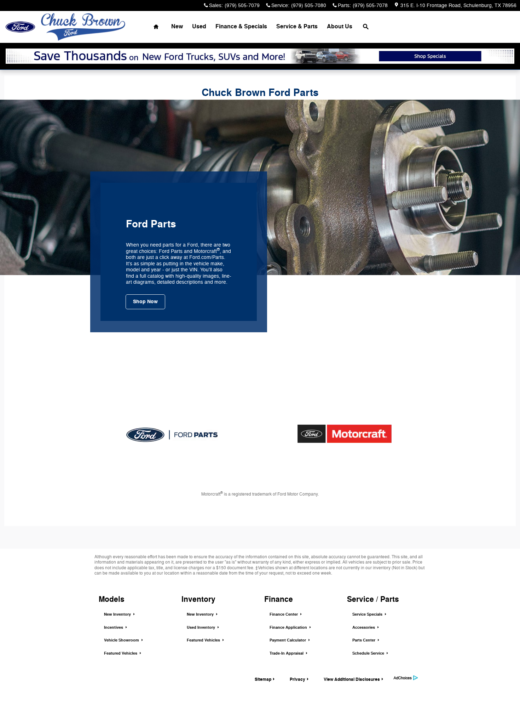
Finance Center (284, 614)
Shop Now (145, 301)
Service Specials (367, 614)
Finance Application (289, 627)
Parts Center (364, 640)
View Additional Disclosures (352, 679)
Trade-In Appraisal (287, 653)
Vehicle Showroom (122, 640)
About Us (339, 26)
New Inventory (118, 614)
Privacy (297, 679)
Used (199, 26)
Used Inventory (201, 627)
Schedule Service (368, 653)
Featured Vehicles (121, 653)
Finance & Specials (241, 26)
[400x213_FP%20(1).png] (172, 433)
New (177, 26)
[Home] (20, 27)
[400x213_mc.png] (344, 433)
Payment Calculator (288, 640)
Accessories (364, 627)
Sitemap (263, 679)
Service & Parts (297, 26)
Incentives (114, 627)
